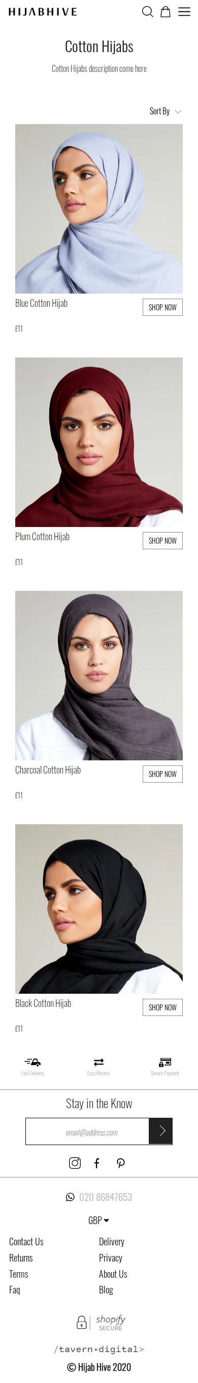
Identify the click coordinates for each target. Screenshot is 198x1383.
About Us (113, 1273)
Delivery (111, 1241)
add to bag (124, 272)
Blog (106, 1289)
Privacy (110, 1257)
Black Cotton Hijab (43, 1002)
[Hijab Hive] (42, 10)
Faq (14, 1289)
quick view (73, 272)
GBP (95, 1220)
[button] (173, 134)
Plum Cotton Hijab (42, 536)
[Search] (147, 10)
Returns (21, 1257)
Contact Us (26, 1241)
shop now (163, 307)
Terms (18, 1273)
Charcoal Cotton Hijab (48, 769)
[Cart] (165, 10)
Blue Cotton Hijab (41, 302)
